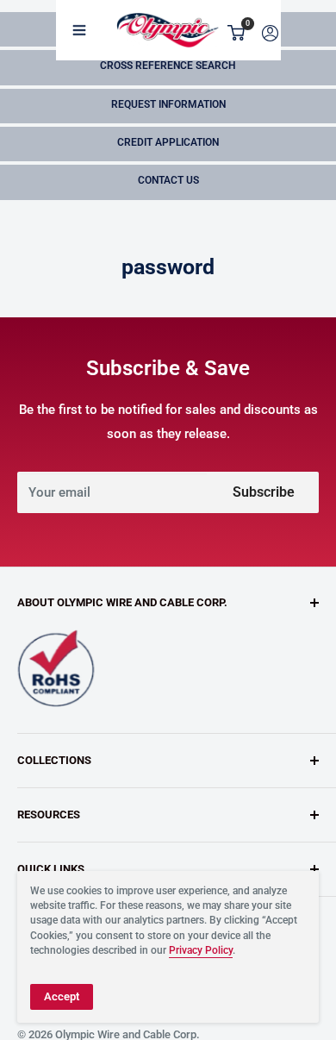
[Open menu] (79, 30)
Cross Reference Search (168, 66)
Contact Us (168, 180)
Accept (61, 996)
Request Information (168, 104)
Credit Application (168, 142)
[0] (237, 32)
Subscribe (264, 492)
